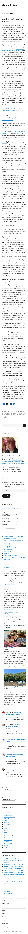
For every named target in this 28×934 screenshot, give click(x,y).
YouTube (4, 461)
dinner (9, 413)
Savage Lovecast (8, 815)
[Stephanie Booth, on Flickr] (14, 445)
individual (22, 413)
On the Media (7, 813)
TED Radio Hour (8, 843)
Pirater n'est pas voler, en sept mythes (14, 870)
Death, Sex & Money (9, 822)
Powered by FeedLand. (10, 528)
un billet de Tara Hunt (8, 91)
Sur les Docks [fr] (8, 847)
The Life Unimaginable (10, 538)
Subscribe (6, 496)
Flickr (8, 463)
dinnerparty (14, 413)
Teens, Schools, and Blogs (11, 547)
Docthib (8, 754)
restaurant (18, 414)
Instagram (17, 461)
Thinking (22, 416)
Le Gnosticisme (8, 549)
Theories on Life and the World (13, 416)
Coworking (5, 927)
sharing (22, 414)
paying (3, 414)
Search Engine (7, 551)
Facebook (21, 463)
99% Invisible (7, 834)
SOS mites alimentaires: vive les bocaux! (14, 536)
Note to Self (7, 845)
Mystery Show (7, 811)
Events (18, 413)
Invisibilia (6, 818)
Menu (23, 5)
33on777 (20, 411)
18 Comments (5, 417)
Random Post (6, 903)
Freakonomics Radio (9, 816)
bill (23, 411)
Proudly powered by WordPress (18, 931)
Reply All (6, 830)
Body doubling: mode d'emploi (12, 555)
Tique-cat (6, 587)
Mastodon (20, 459)
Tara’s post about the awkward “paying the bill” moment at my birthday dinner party (13, 117)
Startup (6, 832)
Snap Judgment (8, 839)
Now (3, 906)
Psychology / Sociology (11, 414)
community (4, 413)
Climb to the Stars (9, 5)
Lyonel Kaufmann (10, 769)
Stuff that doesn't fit (12, 411)
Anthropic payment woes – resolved (13, 546)
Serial (5, 820)
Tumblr (4, 463)
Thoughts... (7, 553)
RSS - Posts (7, 891)
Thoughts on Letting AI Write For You (14, 687)
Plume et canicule (8, 647)
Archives (4, 797)
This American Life (9, 836)
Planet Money (7, 824)
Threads (10, 461)
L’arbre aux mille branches (11, 612)
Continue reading (10, 584)
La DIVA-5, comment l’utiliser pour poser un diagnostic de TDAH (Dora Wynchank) (13, 542)
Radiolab (6, 828)
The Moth (6, 838)
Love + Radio (7, 826)
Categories (5, 788)
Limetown (6, 841)
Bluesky (15, 459)
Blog (3, 900)
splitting (4, 416)
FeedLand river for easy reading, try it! (12, 508)
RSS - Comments (8, 893)
